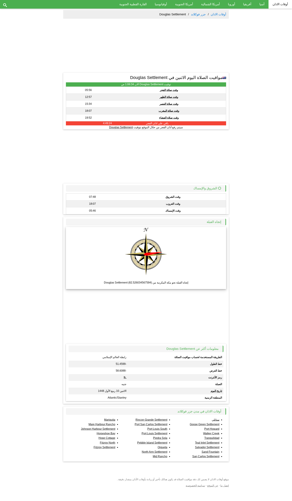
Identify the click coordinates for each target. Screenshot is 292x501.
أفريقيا (247, 4)
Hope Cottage (107, 438)
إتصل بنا (224, 485)
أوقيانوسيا (161, 4)
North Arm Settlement (154, 451)
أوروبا (231, 4)
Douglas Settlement (121, 127)
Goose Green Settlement (204, 424)
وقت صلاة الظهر (169, 97)
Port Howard (211, 428)
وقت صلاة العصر (169, 103)
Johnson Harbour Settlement (98, 428)
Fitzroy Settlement (104, 447)
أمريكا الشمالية (210, 4)
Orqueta (162, 447)
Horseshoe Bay (106, 433)
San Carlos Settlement (205, 456)
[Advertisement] (146, 45)
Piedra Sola (160, 438)
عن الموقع (212, 485)
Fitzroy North (107, 442)
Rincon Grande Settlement (151, 419)
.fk (125, 377)
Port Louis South (157, 428)
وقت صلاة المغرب (169, 110)
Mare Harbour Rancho (102, 424)
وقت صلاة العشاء (169, 117)
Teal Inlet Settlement (207, 442)
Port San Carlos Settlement (151, 424)
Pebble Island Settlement (152, 442)
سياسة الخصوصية (195, 485)
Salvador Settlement (207, 447)
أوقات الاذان (280, 4)
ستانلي (215, 419)
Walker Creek (211, 433)
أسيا (261, 4)
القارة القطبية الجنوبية (133, 4)
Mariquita (109, 419)
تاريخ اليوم (216, 390)
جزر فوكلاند (198, 14)
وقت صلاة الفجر (169, 90)
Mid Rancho (160, 456)
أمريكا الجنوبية (184, 4)
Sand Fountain (210, 451)
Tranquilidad (211, 438)
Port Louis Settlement (154, 433)
